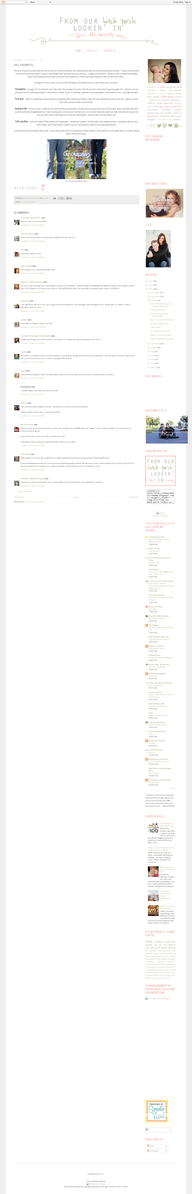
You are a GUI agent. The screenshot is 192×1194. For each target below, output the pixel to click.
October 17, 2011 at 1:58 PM (32, 362)
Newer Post (19, 497)
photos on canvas (160, 516)
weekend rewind (157, 970)
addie (149, 941)
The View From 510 (157, 595)
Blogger (101, 1174)
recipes (163, 953)
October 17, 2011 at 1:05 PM (32, 343)
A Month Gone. (154, 563)
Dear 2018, (153, 609)
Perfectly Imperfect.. (157, 722)
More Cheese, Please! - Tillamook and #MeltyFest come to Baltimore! (161, 586)
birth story (159, 973)
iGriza (151, 713)
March (154, 367)
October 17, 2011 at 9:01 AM (32, 292)
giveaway (161, 962)
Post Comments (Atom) (35, 502)
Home (78, 50)
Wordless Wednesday (159, 324)
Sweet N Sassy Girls (157, 704)
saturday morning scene (160, 951)
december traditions (157, 618)
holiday (149, 945)
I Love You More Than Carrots (161, 581)
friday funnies (151, 956)
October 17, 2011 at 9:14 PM (32, 446)
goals (160, 956)
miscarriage (160, 967)
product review (152, 953)
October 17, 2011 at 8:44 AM (32, 273)
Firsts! (151, 734)
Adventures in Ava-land (158, 759)
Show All (173, 788)
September (155, 344)
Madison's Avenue (156, 646)
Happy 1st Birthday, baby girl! (162, 339)
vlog (169, 978)
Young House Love (156, 537)
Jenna (23, 371)
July (152, 352)
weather (149, 964)
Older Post (134, 497)
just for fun (25, 202)
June (153, 356)
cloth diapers (157, 964)
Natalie (24, 352)
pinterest (149, 975)
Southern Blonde (155, 750)
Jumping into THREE (156, 649)
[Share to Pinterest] (70, 198)
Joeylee (24, 320)
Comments (154, 1151)
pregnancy (150, 962)
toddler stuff (158, 975)
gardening (171, 953)
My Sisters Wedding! (157, 667)
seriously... (172, 962)
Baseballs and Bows (157, 741)
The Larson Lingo (156, 607)
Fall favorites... (156, 327)
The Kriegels (154, 625)
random (32, 202)
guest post (153, 978)
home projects (169, 956)
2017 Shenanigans (156, 685)
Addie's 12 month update (160, 335)
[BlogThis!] (62, 198)
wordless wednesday (165, 942)
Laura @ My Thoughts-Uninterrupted (36, 336)
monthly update (170, 973)
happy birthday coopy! (157, 725)
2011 (151, 289)
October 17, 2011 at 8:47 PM (32, 416)
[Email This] (59, 198)
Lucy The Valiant (27, 234)
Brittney (24, 403)
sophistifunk (154, 570)
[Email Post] (54, 198)
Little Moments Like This (159, 637)
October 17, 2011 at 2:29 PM (32, 378)
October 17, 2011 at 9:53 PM (32, 470)
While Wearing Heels (157, 674)
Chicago (152, 743)
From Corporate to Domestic (160, 683)
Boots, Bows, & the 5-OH (159, 665)
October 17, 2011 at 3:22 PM (32, 394)
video (167, 967)
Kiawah (151, 752)
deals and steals (169, 964)
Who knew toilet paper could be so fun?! (167, 869)
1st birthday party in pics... (161, 331)
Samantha (25, 301)
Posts (151, 1146)
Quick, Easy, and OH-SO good (162, 320)
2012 (151, 285)
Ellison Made (154, 773)
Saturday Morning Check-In (159, 639)
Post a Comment (25, 492)
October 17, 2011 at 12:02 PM (33, 327)
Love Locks (153, 676)
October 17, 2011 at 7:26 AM (32, 241)
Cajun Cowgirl (26, 266)
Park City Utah (154, 551)
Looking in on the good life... (160, 780)
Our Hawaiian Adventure (158, 706)
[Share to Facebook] (67, 198)
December (155, 293)
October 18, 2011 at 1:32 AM (32, 486)
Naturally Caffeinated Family (32, 479)
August (154, 348)
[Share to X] (64, 198)
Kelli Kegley (25, 454)
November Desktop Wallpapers (161, 658)
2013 (151, 281)
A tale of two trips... (158, 310)
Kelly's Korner (154, 549)
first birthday (150, 967)
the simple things (153, 959)
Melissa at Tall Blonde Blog (32, 282)
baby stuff (155, 948)
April (153, 363)
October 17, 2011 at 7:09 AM (32, 225)
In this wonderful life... (158, 731)
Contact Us (110, 50)
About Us (92, 50)
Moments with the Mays (159, 616)
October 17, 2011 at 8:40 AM (32, 257)
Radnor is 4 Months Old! (158, 715)
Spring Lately (154, 782)
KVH (22, 250)
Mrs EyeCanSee (27, 425)
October (154, 300)
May (153, 359)
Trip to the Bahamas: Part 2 (159, 762)
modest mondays (168, 959)
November (155, 297)
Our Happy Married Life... (31, 218)
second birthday (162, 978)
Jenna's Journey (155, 692)
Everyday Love (154, 655)
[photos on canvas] (160, 513)
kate (174, 951)
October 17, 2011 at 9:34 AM (32, 311)
